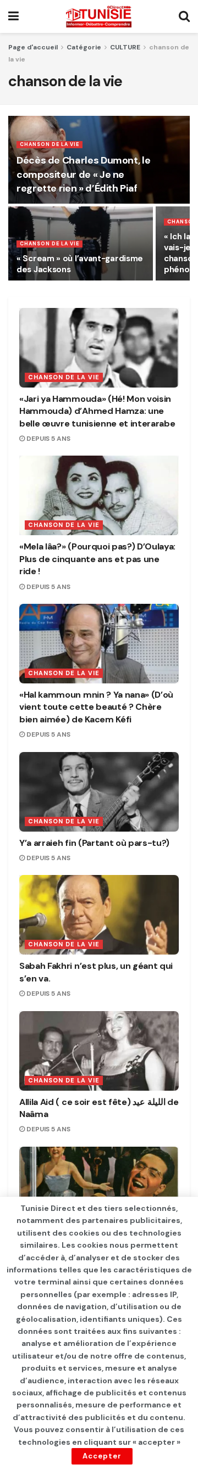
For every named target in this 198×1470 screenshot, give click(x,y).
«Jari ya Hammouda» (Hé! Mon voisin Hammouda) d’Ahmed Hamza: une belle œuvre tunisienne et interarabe (97, 411)
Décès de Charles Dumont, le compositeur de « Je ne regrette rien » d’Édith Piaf (83, 174)
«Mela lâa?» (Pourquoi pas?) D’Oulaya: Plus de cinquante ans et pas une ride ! (97, 559)
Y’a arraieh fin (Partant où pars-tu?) (94, 843)
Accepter (102, 1456)
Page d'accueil (33, 47)
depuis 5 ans (47, 438)
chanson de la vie (49, 144)
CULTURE (125, 47)
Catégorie (84, 47)
